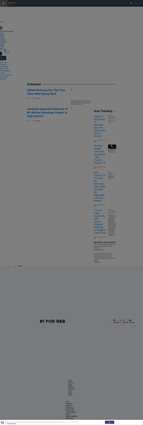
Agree (109, 422)
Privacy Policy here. (11, 423)
